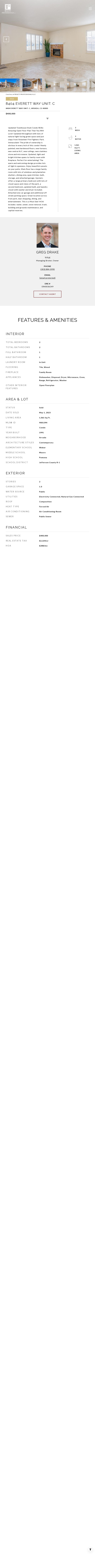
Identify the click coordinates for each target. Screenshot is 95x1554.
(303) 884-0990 (47, 269)
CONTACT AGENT (47, 294)
